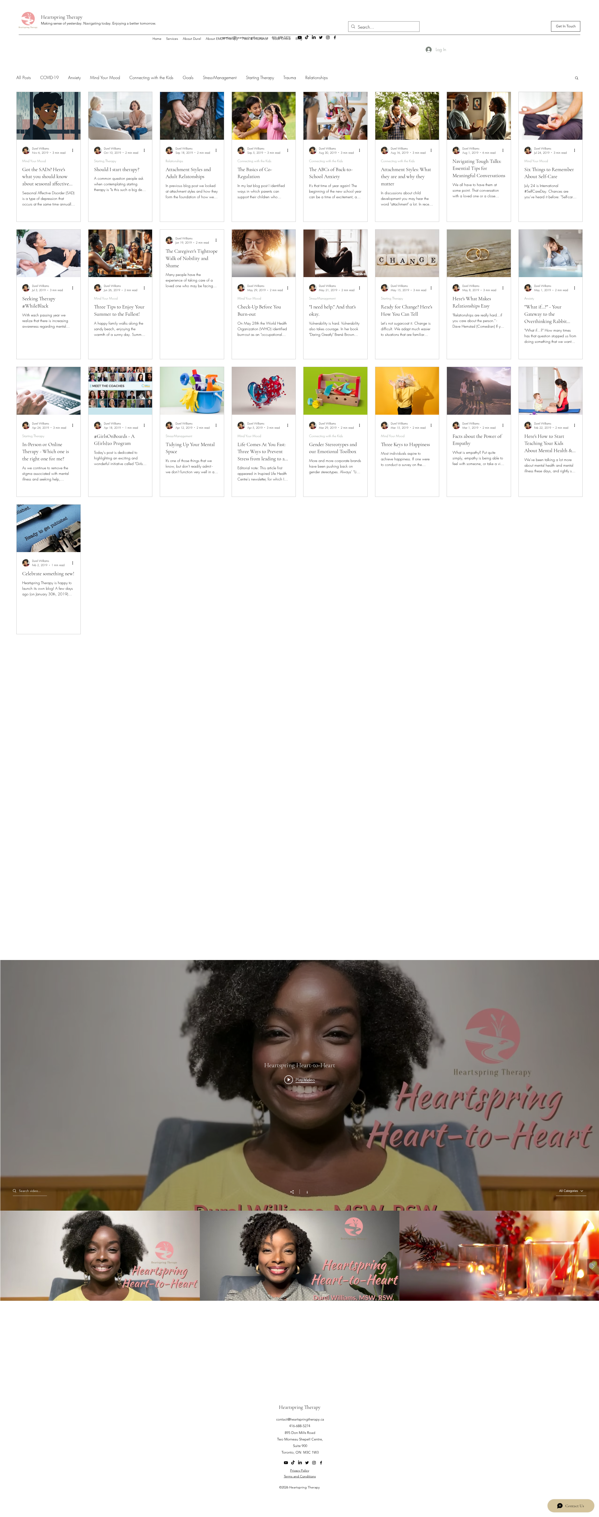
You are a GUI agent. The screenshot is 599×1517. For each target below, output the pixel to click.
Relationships (316, 77)
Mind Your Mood (105, 77)
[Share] (294, 1192)
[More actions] (74, 150)
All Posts (23, 77)
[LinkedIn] (300, 1462)
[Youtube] (286, 1462)
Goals (188, 77)
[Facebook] (321, 1462)
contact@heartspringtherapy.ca (300, 1419)
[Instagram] (314, 1462)
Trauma (289, 77)
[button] (576, 78)
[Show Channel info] (305, 1191)
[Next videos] (593, 1267)
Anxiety (74, 77)
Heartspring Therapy (62, 17)
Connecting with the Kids (151, 77)
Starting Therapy (260, 77)
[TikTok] (293, 1462)
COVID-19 (49, 77)
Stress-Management (220, 77)
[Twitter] (307, 1462)
